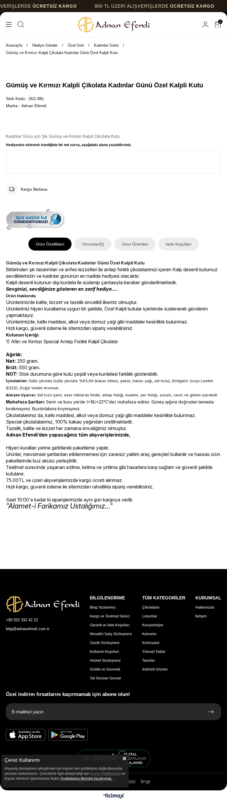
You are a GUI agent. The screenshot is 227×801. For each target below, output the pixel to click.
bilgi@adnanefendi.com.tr (27, 629)
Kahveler (149, 634)
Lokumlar (149, 616)
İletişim (201, 616)
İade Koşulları (179, 244)
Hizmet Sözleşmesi (105, 660)
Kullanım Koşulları (104, 652)
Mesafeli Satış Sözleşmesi (111, 634)
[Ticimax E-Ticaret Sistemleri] (113, 796)
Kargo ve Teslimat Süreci (110, 616)
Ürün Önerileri (135, 244)
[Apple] (26, 735)
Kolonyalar (151, 643)
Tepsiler (148, 660)
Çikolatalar (151, 607)
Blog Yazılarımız (103, 607)
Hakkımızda (204, 607)
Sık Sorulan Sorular (105, 678)
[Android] (68, 735)
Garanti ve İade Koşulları (109, 625)
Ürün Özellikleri (50, 244)
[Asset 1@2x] (43, 604)
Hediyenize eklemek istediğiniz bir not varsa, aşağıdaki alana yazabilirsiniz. (69, 145)
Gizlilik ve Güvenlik (105, 669)
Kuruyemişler (152, 625)
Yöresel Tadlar (154, 652)
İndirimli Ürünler (155, 669)
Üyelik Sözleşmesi (104, 643)
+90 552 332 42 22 (22, 620)
